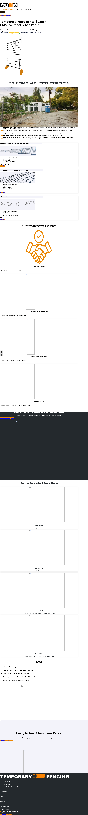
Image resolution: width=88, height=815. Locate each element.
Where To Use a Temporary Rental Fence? (16, 680)
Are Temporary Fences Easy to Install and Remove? (19, 677)
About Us (19, 10)
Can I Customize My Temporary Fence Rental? (17, 673)
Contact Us (28, 10)
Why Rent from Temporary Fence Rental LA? (16, 667)
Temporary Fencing (7, 10)
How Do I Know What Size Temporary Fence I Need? (19, 670)
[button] (39, 667)
